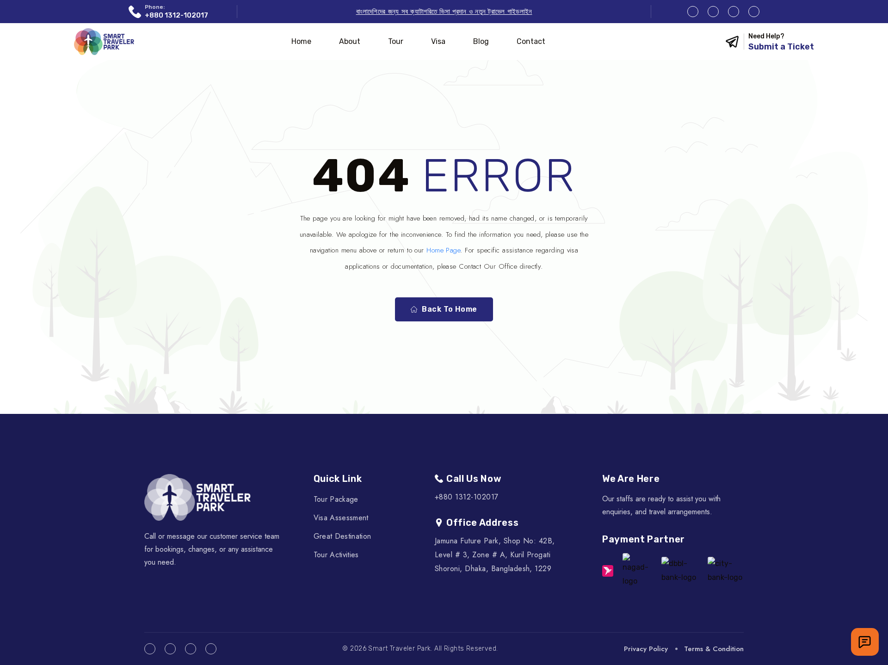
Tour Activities (336, 554)
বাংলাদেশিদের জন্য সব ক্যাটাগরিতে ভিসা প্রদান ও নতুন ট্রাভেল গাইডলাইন (444, 11)
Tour (395, 41)
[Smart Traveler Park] (104, 41)
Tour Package (336, 499)
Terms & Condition (714, 649)
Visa (438, 41)
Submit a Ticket (781, 47)
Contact (531, 41)
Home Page (443, 250)
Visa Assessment (341, 517)
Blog (481, 41)
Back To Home (449, 309)
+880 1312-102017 (176, 15)
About (349, 41)
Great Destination (342, 536)
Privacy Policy (646, 649)
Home (301, 41)
